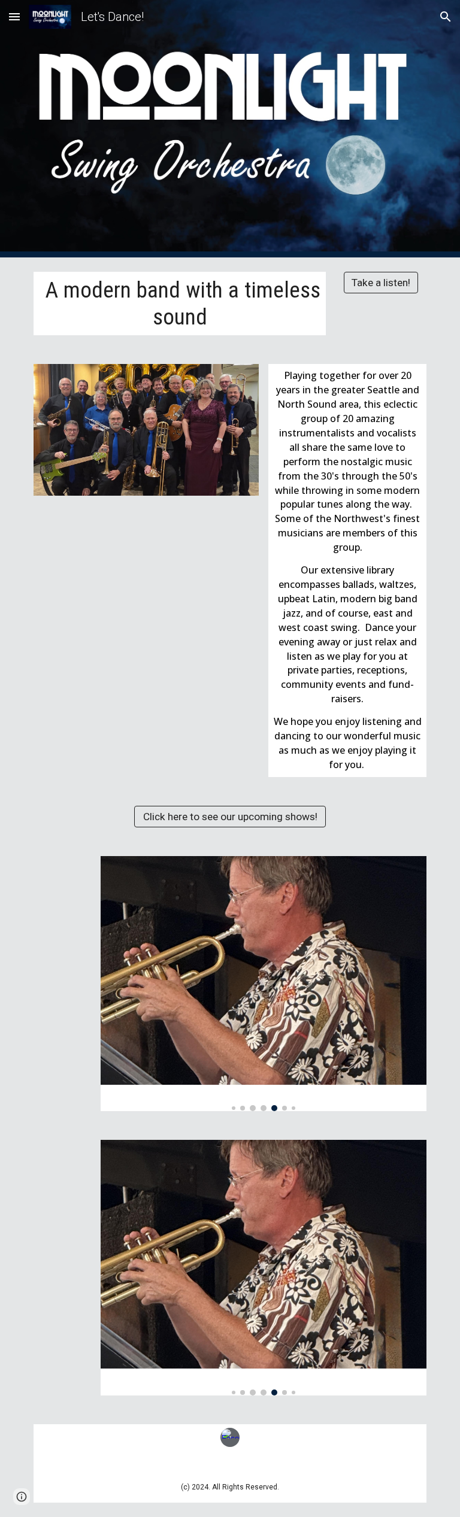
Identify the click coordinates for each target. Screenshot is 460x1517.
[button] (14, 16)
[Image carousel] (263, 983)
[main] (179, 303)
